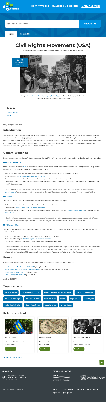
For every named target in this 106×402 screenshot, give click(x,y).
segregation (75, 299)
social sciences (11, 292)
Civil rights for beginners (14, 272)
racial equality (50, 299)
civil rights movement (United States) (31, 176)
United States (66, 305)
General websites (13, 112)
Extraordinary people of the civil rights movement (23, 269)
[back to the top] (101, 362)
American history (33, 299)
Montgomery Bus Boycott (76, 210)
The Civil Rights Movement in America (37, 239)
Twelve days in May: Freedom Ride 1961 (19, 267)
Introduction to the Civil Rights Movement (31, 208)
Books (9, 116)
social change (50, 305)
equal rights (89, 299)
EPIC (24, 167)
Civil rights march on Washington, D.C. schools (43, 96)
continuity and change (31, 292)
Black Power (9, 213)
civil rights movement (84, 292)
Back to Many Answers (13, 357)
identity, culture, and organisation (57, 292)
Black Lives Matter (33, 305)
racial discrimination (13, 305)
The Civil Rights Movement (15, 275)
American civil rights (13, 299)
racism (62, 299)
